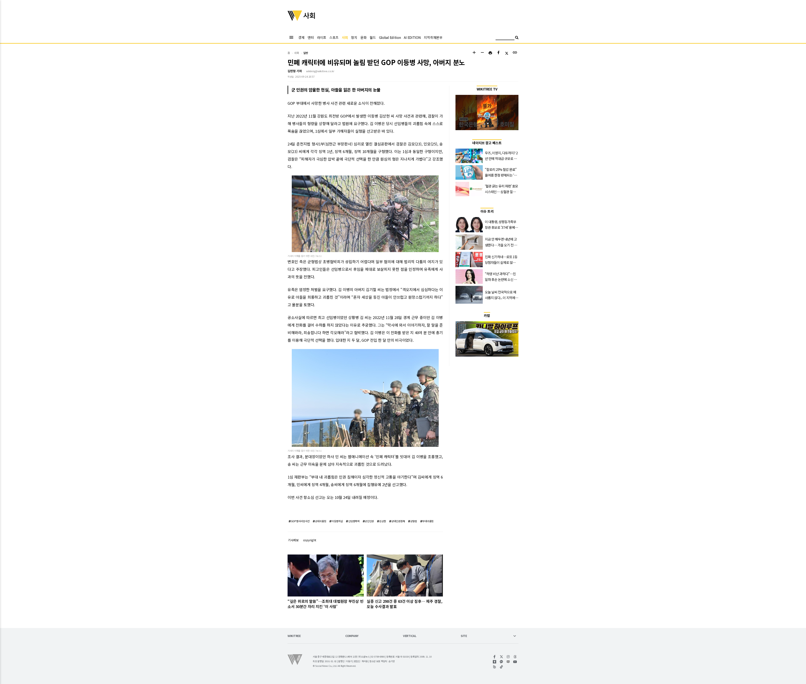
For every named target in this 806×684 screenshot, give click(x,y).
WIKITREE (294, 636)
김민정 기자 (295, 71)
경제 (301, 37)
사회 (345, 37)
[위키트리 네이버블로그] (508, 661)
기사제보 (293, 540)
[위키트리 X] (501, 656)
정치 (354, 37)
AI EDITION (412, 37)
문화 (363, 37)
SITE (464, 636)
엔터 (310, 37)
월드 (373, 37)
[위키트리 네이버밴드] (494, 666)
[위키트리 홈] (295, 19)
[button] (474, 53)
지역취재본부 (433, 37)
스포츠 (334, 37)
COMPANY (352, 636)
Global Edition (390, 37)
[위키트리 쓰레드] (515, 656)
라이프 (321, 37)
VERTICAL (409, 636)
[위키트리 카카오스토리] (494, 661)
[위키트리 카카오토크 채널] (501, 661)
